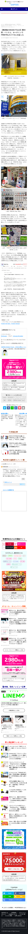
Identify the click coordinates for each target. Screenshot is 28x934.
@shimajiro (4, 336)
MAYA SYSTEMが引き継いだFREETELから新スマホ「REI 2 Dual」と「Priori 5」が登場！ (17, 437)
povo (24, 555)
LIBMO (8, 564)
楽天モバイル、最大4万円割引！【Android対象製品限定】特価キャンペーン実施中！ (13, 388)
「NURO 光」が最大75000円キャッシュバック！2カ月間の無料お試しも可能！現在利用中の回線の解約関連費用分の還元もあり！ (14, 878)
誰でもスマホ (14, 567)
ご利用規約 (13, 912)
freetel (4, 397)
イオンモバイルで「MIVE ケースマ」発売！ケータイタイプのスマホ (17, 748)
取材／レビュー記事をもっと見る (14, 736)
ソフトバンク (9, 547)
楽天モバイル (21, 544)
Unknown (5, 466)
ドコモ (9, 544)
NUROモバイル (7, 561)
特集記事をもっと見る (14, 710)
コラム (17, 397)
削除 (23, 479)
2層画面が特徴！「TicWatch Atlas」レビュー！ (20, 727)
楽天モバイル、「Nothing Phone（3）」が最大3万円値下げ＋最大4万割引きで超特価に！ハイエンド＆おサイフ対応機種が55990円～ (18, 622)
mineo (20, 558)
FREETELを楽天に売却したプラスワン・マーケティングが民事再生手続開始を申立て (17, 445)
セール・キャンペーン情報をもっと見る (14, 650)
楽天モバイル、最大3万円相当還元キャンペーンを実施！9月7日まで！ (17, 632)
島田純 (9, 400)
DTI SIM (22, 561)
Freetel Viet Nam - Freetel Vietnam (10, 323)
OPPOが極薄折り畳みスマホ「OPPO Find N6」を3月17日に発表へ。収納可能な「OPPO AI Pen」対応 (18, 784)
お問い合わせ (18, 915)
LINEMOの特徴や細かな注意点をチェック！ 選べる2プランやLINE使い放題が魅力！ (13, 703)
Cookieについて (13, 914)
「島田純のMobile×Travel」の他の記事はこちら (13, 347)
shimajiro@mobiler (18, 336)
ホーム (2, 24)
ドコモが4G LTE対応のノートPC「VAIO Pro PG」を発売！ (17, 790)
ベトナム (23, 397)
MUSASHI (10, 397)
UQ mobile (8, 558)
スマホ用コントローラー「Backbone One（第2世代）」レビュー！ (7, 728)
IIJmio (15, 558)
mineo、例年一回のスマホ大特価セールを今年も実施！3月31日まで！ (17, 823)
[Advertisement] (14, 19)
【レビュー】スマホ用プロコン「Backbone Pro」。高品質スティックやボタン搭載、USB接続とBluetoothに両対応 (18, 808)
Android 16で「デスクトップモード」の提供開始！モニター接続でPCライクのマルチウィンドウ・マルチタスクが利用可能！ (18, 756)
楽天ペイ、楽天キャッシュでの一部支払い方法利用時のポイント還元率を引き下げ (17, 816)
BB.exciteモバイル (16, 564)
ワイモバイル (17, 555)
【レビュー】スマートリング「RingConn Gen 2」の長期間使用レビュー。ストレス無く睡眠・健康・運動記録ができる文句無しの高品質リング (17, 766)
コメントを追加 (7, 490)
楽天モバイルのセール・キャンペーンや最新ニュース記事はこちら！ (13, 679)
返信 (6, 482)
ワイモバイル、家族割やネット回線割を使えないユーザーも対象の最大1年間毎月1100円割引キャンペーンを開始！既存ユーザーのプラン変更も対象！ (13, 598)
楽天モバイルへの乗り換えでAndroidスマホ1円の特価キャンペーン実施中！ (13, 384)
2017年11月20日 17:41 (14, 466)
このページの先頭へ (8, 907)
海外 (5, 400)
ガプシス (14, 9)
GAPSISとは (4, 912)
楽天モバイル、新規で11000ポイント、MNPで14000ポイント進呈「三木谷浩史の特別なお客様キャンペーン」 (17, 799)
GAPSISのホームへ (21, 907)
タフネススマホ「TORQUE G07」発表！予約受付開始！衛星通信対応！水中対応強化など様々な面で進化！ (18, 775)
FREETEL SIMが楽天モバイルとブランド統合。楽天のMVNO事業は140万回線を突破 (17, 452)
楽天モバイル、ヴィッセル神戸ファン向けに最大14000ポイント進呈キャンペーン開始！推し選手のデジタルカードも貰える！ (17, 641)
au (21, 547)
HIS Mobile (15, 561)
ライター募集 (8, 915)
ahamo (4, 555)
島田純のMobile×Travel (10, 24)
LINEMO (10, 555)
